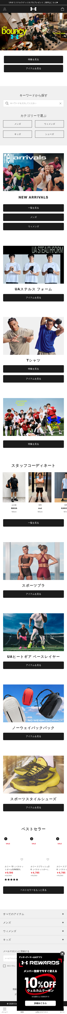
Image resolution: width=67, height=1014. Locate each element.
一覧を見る (33, 208)
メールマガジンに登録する (16, 951)
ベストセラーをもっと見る (33, 890)
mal (40, 508)
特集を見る (33, 59)
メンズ (33, 217)
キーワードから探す (33, 95)
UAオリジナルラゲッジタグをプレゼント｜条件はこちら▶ (33, 2)
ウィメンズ (33, 226)
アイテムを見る (33, 68)
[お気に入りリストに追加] (22, 859)
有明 (40, 505)
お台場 (14, 505)
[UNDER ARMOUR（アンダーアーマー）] (33, 9)
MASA (14, 508)
